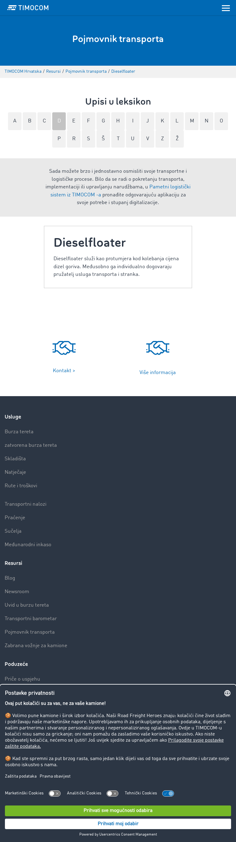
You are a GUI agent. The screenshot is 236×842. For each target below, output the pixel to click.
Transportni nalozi (25, 504)
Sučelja (13, 531)
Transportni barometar (31, 618)
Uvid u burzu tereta (27, 605)
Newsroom (17, 591)
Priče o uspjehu (22, 679)
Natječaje (15, 472)
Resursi (13, 563)
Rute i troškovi (21, 486)
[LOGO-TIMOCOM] (28, 7)
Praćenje (15, 517)
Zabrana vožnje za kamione (36, 645)
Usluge (13, 416)
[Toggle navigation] (226, 8)
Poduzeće (16, 664)
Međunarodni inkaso (28, 544)
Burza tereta (19, 432)
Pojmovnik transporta (30, 632)
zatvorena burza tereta (31, 445)
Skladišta (15, 459)
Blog (10, 578)
